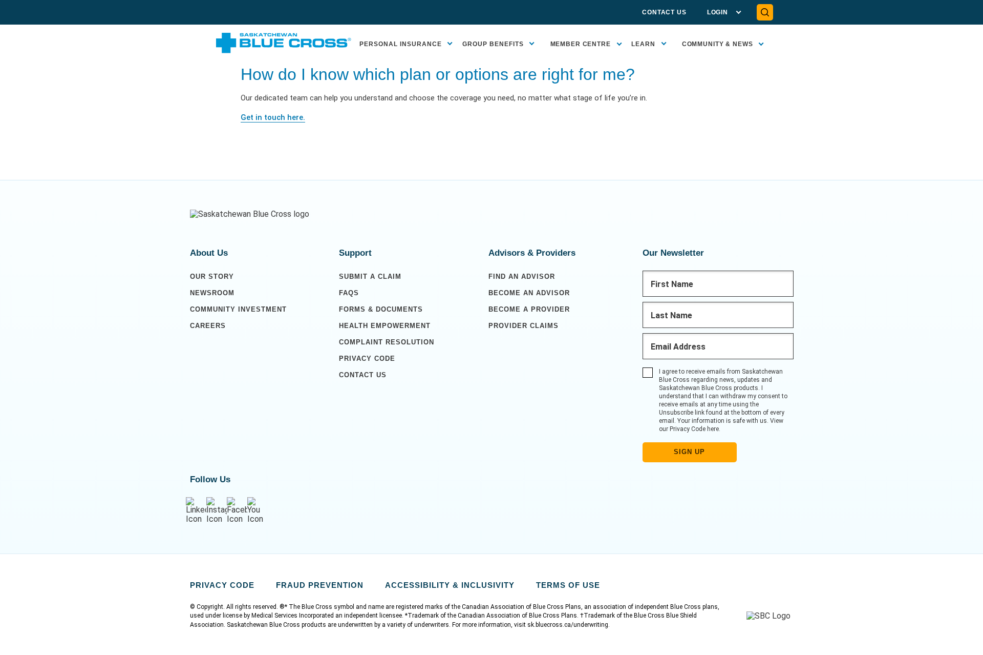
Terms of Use (568, 585)
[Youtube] (257, 510)
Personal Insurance (400, 44)
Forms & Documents (381, 309)
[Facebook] (237, 510)
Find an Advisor (521, 276)
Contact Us (664, 12)
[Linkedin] (196, 510)
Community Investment (238, 309)
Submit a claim (370, 276)
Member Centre (580, 44)
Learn (643, 44)
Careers (208, 326)
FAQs (349, 293)
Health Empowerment (385, 326)
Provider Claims (523, 326)
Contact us (363, 375)
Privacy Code (367, 358)
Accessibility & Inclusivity (450, 585)
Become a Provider (529, 309)
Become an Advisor (529, 293)
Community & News (717, 44)
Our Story (212, 276)
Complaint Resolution (386, 342)
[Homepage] (249, 214)
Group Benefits (493, 44)
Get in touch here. (273, 117)
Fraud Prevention (320, 585)
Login (717, 12)
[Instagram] (216, 510)
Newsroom (212, 293)
